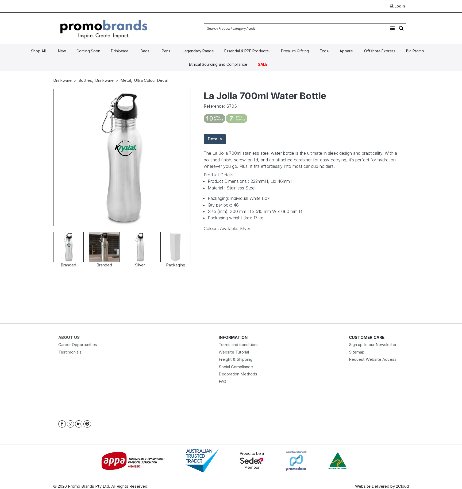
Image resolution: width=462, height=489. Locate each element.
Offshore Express (379, 51)
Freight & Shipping (235, 359)
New (62, 51)
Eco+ (324, 51)
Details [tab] (215, 138)
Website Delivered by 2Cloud (382, 486)
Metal (125, 80)
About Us (69, 337)
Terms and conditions (239, 344)
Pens (166, 51)
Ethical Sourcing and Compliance (218, 64)
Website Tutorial (234, 352)
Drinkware (119, 51)
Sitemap (356, 352)
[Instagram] (70, 424)
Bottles (85, 80)
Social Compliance (236, 366)
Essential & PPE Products (246, 51)
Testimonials (70, 352)
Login (399, 6)
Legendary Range (198, 51)
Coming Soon (88, 51)
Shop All (38, 51)
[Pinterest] (87, 424)
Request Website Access (372, 359)
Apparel (346, 51)
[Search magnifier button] (401, 28)
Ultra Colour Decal (151, 80)
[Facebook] (62, 424)
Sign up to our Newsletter (372, 344)
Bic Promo (415, 51)
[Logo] (104, 27)
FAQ (222, 381)
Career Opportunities (77, 344)
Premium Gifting (295, 51)
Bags (145, 51)
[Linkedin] (78, 424)
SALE (263, 64)
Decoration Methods (238, 374)
